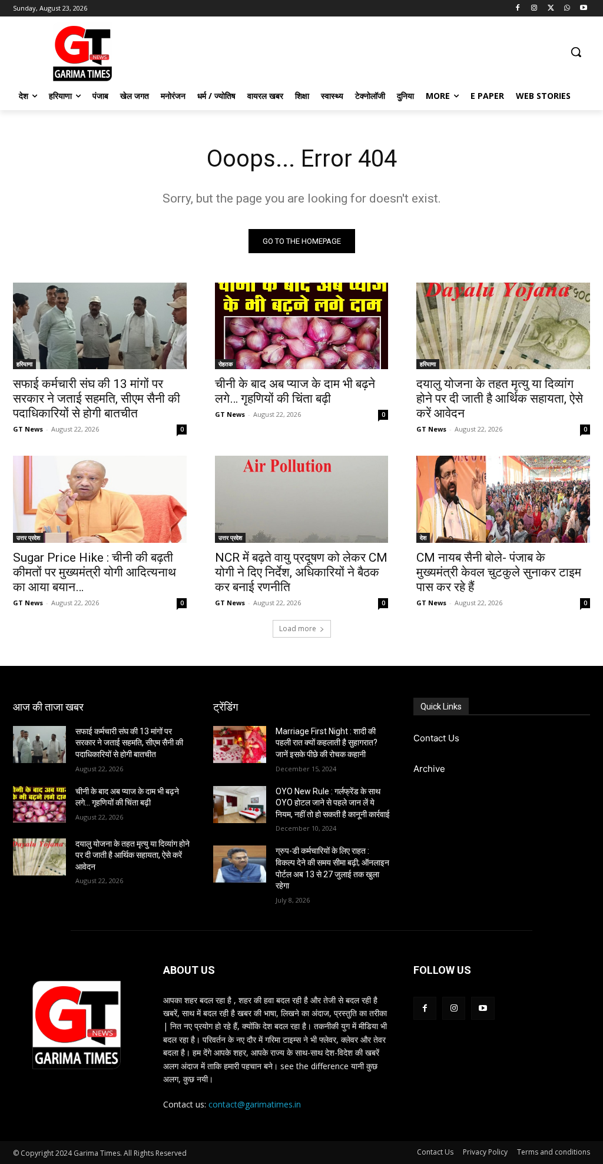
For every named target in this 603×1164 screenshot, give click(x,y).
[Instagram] (534, 8)
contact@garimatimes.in (254, 1104)
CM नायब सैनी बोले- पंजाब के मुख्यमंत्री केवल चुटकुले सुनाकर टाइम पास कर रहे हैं (498, 572)
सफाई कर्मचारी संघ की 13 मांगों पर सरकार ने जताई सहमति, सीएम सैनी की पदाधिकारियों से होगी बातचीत (96, 398)
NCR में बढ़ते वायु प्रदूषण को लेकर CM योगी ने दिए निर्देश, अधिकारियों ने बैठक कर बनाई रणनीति (301, 572)
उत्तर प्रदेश (28, 537)
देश (423, 537)
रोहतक (225, 364)
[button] (576, 52)
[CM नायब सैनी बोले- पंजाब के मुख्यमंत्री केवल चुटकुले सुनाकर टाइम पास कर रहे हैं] (503, 499)
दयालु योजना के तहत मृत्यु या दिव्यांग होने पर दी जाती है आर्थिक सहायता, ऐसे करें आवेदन (499, 398)
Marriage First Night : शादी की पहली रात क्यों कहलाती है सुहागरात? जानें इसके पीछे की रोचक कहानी (326, 743)
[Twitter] (551, 8)
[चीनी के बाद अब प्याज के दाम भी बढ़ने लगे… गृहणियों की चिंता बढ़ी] (302, 326)
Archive (429, 768)
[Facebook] (518, 8)
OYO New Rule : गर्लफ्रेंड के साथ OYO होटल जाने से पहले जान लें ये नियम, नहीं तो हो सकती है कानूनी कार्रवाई (333, 803)
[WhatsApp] (567, 8)
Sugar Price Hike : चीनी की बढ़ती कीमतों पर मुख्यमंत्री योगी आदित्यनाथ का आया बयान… (94, 572)
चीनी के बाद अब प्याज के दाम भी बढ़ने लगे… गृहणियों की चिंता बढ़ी (295, 391)
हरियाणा (24, 364)
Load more (297, 629)
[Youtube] (583, 8)
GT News (28, 429)
